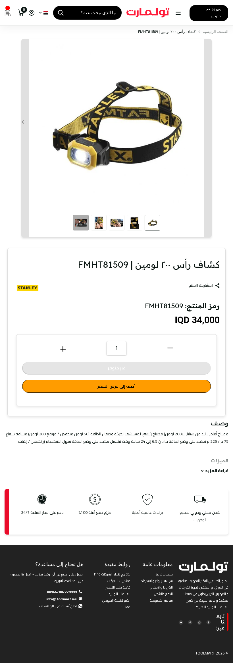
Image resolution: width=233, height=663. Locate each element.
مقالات (125, 607)
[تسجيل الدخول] (31, 13)
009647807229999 (62, 592)
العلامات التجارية (119, 594)
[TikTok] (190, 622)
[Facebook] (208, 622)
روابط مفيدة (117, 564)
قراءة (216, 470)
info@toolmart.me (61, 599)
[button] (22, 122)
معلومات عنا (164, 574)
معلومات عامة (158, 564)
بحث (60, 13)
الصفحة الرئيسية (215, 32)
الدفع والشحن (163, 594)
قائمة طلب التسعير (118, 587)
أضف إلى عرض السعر (116, 386)
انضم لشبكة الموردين (214, 13)
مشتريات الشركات (118, 580)
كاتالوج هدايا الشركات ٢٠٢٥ (112, 574)
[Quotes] (8, 13)
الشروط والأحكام (162, 587)
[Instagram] (199, 622)
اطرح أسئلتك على (58, 606)
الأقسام (177, 13)
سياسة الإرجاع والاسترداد (157, 580)
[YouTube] (180, 622)
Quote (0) (5, 171)
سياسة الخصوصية (161, 600)
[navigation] (152, 222)
